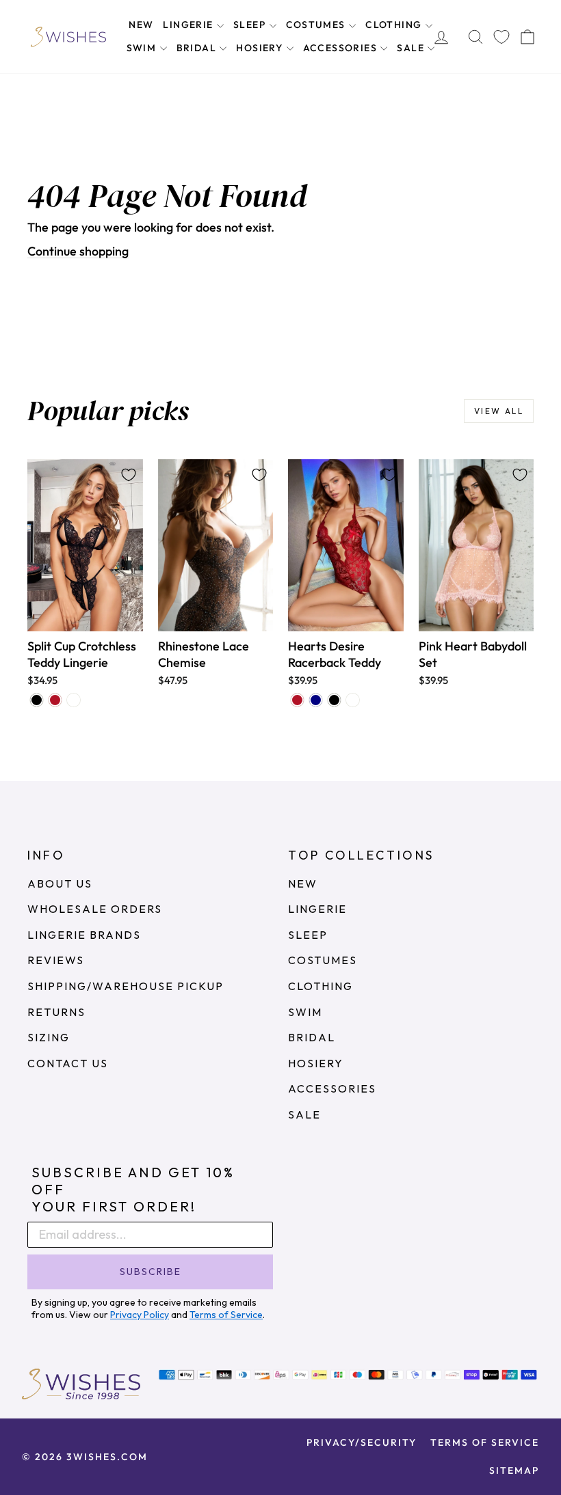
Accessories (341, 48)
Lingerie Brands (84, 935)
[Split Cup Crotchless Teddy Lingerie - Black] (36, 700)
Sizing (48, 1037)
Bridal (198, 48)
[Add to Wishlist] (128, 474)
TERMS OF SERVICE (484, 1442)
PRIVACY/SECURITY (361, 1442)
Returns (56, 1012)
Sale (412, 48)
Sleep (250, 24)
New (141, 24)
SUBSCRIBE (150, 1271)
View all (498, 411)
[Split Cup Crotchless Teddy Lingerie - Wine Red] (55, 700)
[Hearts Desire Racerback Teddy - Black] (334, 700)
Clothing (395, 24)
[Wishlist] (501, 36)
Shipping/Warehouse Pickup (125, 986)
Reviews (55, 960)
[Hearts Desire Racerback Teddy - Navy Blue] (315, 700)
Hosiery (260, 48)
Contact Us (67, 1063)
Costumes (317, 24)
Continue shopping (78, 251)
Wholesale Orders (94, 909)
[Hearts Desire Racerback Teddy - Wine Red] (297, 700)
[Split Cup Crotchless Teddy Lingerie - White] (73, 700)
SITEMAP (514, 1470)
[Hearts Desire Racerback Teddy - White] (352, 700)
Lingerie (189, 24)
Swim (143, 48)
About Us (59, 883)
